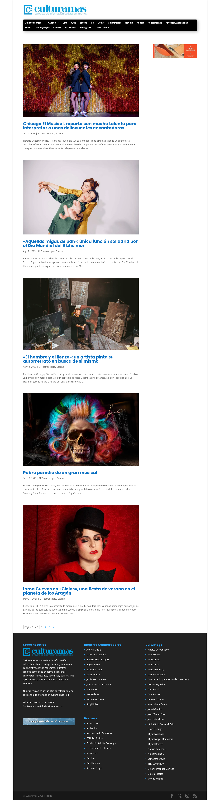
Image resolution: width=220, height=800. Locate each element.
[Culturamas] (49, 656)
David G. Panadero (96, 654)
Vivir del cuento (155, 778)
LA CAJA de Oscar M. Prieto (162, 724)
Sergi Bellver (92, 704)
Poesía (140, 23)
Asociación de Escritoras (99, 733)
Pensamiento (155, 23)
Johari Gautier (155, 709)
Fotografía (86, 27)
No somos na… (156, 753)
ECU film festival (94, 738)
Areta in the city (156, 669)
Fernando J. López (157, 684)
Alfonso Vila (154, 654)
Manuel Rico (92, 689)
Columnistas (114, 23)
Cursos (52, 23)
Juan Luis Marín (156, 719)
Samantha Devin (95, 699)
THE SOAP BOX (156, 763)
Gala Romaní (154, 694)
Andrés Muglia (93, 649)
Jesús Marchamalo (96, 679)
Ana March (153, 664)
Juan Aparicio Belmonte (98, 684)
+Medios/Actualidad (177, 23)
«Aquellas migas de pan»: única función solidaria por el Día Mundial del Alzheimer (80, 243)
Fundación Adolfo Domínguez (102, 743)
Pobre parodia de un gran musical (60, 473)
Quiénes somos (33, 23)
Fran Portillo (154, 689)
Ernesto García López (97, 659)
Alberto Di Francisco (158, 649)
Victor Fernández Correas (161, 768)
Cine (64, 23)
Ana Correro (154, 659)
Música (28, 27)
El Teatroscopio (46, 133)
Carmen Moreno (156, 674)
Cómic (101, 23)
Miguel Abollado (156, 733)
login (49, 795)
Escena (83, 23)
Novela (129, 23)
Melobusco (92, 753)
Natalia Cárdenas (157, 748)
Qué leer (90, 758)
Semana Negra (94, 768)
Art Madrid (91, 728)
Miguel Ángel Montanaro (160, 738)
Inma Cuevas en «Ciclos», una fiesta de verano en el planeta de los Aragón (79, 591)
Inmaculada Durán (157, 704)
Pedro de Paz (93, 694)
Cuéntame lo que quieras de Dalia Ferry (168, 679)
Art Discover (92, 723)
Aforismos (71, 27)
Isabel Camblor (94, 669)
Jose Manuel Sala (157, 714)
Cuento (57, 27)
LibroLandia (102, 27)
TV (92, 23)
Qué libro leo (93, 763)
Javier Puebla (93, 674)
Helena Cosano (156, 699)
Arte (73, 23)
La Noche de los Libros (98, 748)
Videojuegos (43, 27)
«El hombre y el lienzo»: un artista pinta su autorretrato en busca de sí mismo (68, 359)
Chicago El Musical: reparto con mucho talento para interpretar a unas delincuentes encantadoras (80, 126)
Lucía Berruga (155, 728)
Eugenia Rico (93, 664)
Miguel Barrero (155, 743)
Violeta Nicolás (155, 773)
